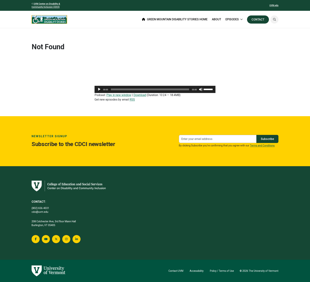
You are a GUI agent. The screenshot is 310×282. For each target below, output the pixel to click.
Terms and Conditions (262, 145)
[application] (155, 89)
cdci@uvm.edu (40, 211)
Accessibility (197, 270)
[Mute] (201, 89)
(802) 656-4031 (40, 208)
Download (139, 95)
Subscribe (267, 139)
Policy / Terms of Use (222, 270)
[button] (274, 19)
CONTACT (258, 19)
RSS (132, 99)
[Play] (99, 89)
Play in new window (118, 95)
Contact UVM (175, 270)
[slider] (209, 89)
